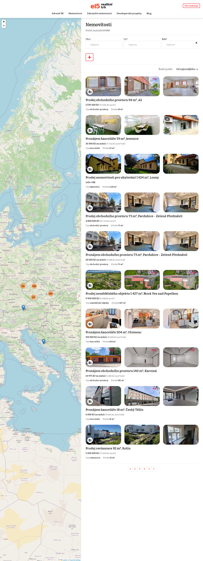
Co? (125, 39)
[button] (43, 341)
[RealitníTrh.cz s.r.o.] (101, 5)
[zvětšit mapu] (79, 296)
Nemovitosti (75, 13)
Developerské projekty (129, 13)
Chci (88, 39)
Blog (149, 13)
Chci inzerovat (191, 5)
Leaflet (64, 560)
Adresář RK (58, 13)
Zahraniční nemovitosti (99, 13)
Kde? (164, 39)
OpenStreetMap (75, 560)
